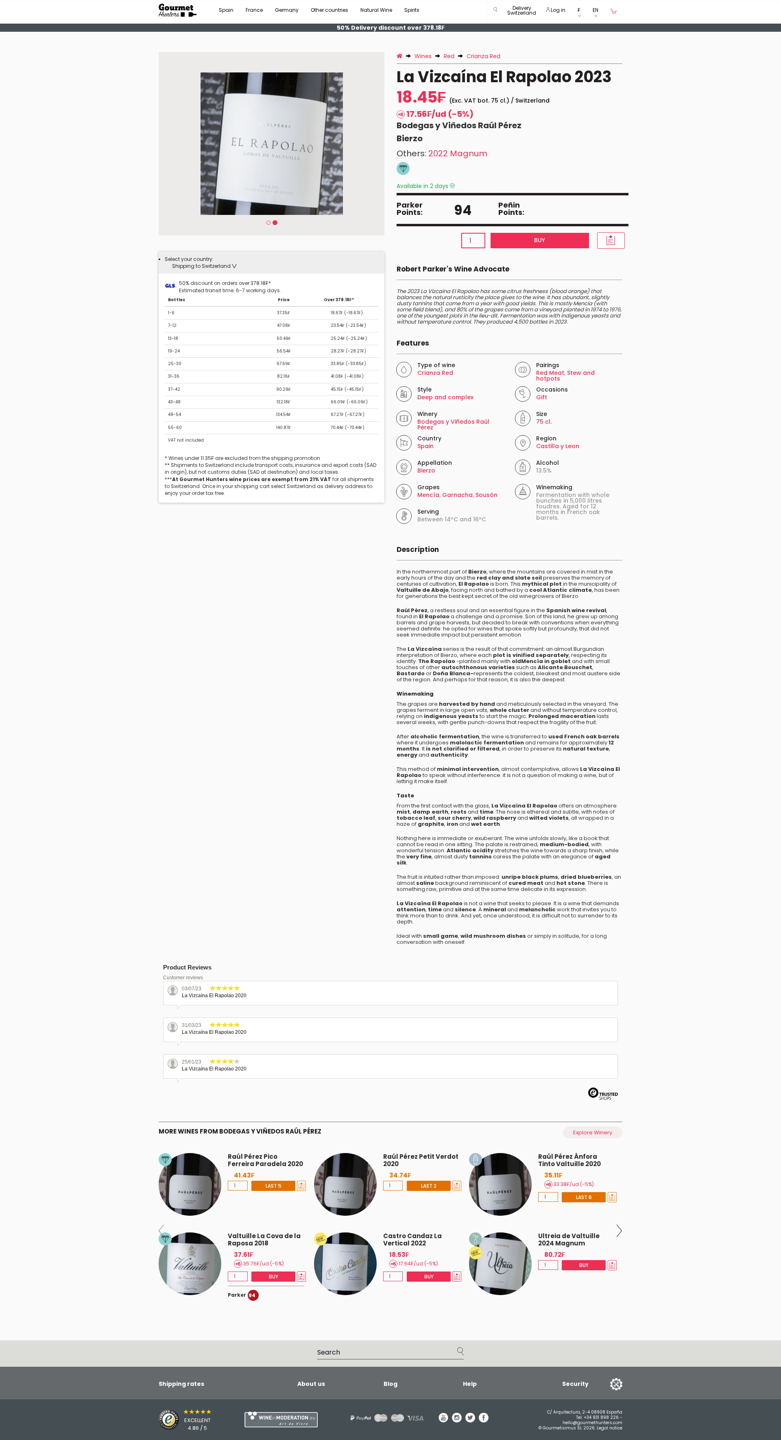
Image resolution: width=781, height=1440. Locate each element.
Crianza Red (435, 373)
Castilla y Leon (557, 446)
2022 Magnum (457, 153)
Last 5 (273, 1185)
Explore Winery (592, 1132)
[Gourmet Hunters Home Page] (178, 10)
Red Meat (550, 373)
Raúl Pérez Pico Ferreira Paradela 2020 (265, 1160)
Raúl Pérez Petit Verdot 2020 (420, 1160)
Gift (541, 397)
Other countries (329, 10)
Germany (287, 10)
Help (470, 1384)
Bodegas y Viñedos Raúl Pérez (459, 125)
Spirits (411, 10)
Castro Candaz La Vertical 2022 (412, 1239)
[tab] (271, 263)
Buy (539, 240)
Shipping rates (181, 1384)
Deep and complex (445, 397)
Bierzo (410, 138)
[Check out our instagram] (457, 1420)
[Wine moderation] (280, 1419)
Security (575, 1384)
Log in (557, 10)
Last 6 (584, 1197)
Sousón (486, 495)
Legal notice (609, 1428)
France (254, 10)
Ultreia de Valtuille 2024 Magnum (569, 1239)
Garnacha (457, 495)
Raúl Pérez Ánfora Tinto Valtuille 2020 (569, 1160)
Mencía (428, 495)
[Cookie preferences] (606, 1384)
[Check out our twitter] (470, 1420)
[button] (521, 12)
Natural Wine (376, 10)
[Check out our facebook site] (484, 1420)
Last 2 (428, 1185)
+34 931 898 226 (601, 1417)
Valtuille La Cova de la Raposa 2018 (264, 1239)
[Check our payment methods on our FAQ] (384, 1418)
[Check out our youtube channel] (443, 1420)
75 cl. (544, 422)
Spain (226, 10)
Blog (390, 1384)
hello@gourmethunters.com (592, 1423)
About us (311, 1384)
